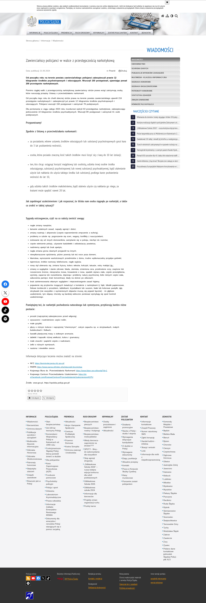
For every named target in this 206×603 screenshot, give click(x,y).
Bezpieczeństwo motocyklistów (91, 435)
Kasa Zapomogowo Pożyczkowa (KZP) (52, 467)
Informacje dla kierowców (90, 495)
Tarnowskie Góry (170, 524)
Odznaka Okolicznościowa (144, 86)
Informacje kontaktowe (146, 423)
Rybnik (166, 507)
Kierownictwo (138, 64)
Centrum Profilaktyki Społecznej (70, 434)
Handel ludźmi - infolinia (148, 442)
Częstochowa (169, 452)
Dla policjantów (52, 460)
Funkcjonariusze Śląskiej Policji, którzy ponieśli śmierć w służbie (53, 452)
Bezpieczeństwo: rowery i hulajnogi (92, 429)
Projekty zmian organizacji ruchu (91, 501)
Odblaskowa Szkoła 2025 (89, 482)
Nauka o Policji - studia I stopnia (129, 432)
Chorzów (167, 445)
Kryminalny (107, 416)
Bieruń (166, 437)
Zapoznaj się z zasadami (128, 584)
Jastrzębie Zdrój (170, 465)
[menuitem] (35, 32)
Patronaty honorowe (142, 91)
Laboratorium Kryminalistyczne (53, 495)
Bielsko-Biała (169, 434)
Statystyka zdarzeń (141, 95)
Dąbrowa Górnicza (167, 456)
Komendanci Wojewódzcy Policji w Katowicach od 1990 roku (52, 439)
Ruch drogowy (90, 416)
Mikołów (167, 482)
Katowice (167, 472)
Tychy (166, 528)
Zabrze (166, 534)
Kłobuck (166, 475)
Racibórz (167, 500)
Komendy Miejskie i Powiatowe (168, 424)
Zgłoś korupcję (147, 437)
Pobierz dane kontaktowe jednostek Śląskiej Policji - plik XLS (170, 554)
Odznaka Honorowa (141, 82)
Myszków (167, 489)
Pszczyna (167, 497)
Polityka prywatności (127, 588)
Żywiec (166, 545)
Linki (143, 451)
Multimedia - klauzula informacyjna (149, 77)
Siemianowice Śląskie (169, 512)
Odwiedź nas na (33, 578)
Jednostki (167, 416)
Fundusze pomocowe (51, 476)
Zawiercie (167, 538)
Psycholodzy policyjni (51, 482)
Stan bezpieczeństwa (53, 423)
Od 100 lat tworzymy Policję (53, 429)
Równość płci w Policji (143, 104)
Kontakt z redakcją (95, 578)
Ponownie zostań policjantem (129, 482)
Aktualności (70, 422)
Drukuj (124, 71)
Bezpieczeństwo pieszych (91, 423)
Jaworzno (167, 468)
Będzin (166, 430)
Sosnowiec (168, 517)
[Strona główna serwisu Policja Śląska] (162, 16)
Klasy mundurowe (127, 476)
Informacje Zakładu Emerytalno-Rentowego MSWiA (51, 509)
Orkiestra (50, 491)
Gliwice (166, 461)
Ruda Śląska (169, 504)
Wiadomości (58, 41)
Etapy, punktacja (129, 458)
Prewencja (69, 416)
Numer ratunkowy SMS (149, 432)
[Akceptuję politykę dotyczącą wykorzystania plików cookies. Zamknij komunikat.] (167, 2)
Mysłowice (168, 486)
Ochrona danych (140, 69)
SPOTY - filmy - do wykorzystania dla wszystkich (91, 452)
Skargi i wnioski (148, 447)
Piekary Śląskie (170, 493)
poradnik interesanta (158, 578)
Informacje (45, 41)
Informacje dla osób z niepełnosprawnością (150, 457)
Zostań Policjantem (127, 418)
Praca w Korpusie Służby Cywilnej (130, 470)
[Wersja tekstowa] (171, 16)
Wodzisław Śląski (171, 531)
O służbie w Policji (127, 447)
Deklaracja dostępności (97, 587)
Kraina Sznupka (72, 446)
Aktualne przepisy (130, 462)
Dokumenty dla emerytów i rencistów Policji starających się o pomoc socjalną (53, 523)
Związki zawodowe (140, 100)
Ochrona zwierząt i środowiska (73, 451)
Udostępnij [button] (35, 398)
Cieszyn (166, 448)
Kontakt (125, 465)
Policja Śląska (51, 416)
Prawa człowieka (53, 501)
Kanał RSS (28, 578)
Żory (165, 542)
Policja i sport (52, 487)
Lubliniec (167, 479)
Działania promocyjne (127, 425)
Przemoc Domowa (69, 441)
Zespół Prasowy (148, 428)
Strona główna (32, 41)
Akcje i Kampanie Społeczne (72, 426)
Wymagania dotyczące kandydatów (127, 439)
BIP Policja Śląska (71, 578)
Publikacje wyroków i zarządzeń (148, 73)
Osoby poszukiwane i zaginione (109, 424)
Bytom (166, 441)
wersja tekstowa (157, 582)
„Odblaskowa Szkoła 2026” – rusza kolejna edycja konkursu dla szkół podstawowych (91, 471)
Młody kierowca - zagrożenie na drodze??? (91, 443)
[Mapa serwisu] (167, 16)
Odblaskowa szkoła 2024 (89, 488)
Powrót (112, 71)
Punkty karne (90, 506)
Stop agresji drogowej (89, 459)
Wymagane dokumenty (127, 453)
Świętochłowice (170, 520)
